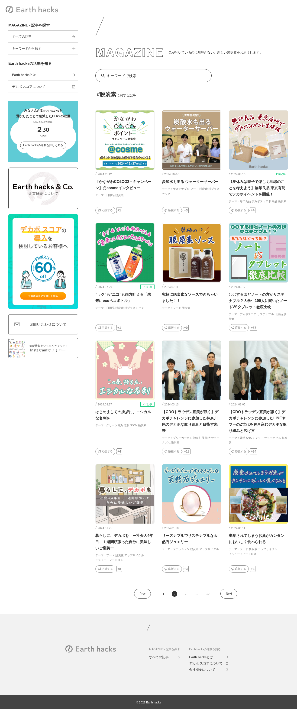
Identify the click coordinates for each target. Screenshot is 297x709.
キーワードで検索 (121, 76)
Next (229, 593)
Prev (142, 593)
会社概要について (202, 669)
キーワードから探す (26, 48)
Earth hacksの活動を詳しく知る (43, 145)
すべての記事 (22, 36)
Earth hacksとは (24, 75)
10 (208, 594)
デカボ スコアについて (28, 86)
